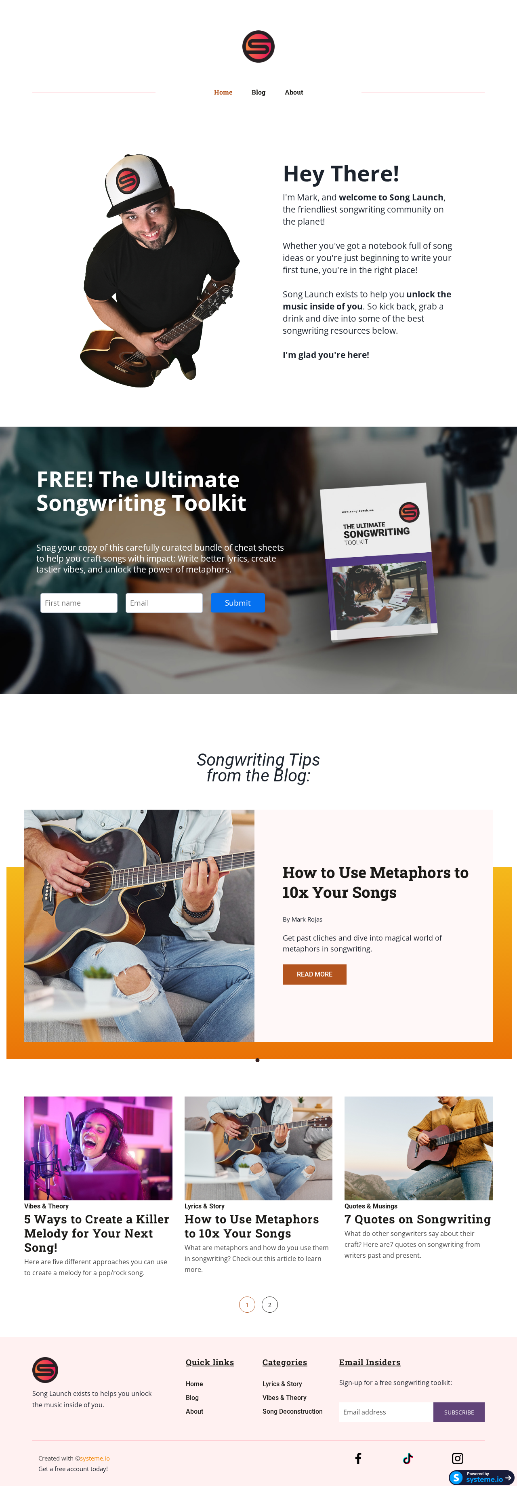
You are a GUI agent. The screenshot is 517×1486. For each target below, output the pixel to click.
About (294, 92)
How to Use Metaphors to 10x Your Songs (252, 1226)
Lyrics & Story (205, 1206)
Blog (258, 92)
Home (223, 92)
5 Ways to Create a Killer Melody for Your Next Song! (97, 1233)
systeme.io (95, 1458)
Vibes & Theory (46, 1206)
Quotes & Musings (371, 1206)
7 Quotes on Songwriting (418, 1219)
